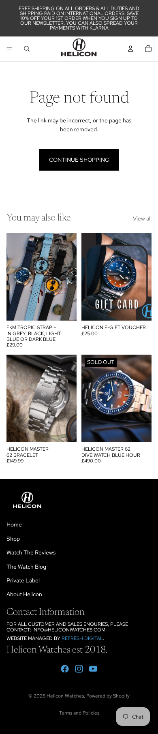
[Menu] (9, 48)
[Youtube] (93, 669)
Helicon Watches (65, 696)
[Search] (27, 49)
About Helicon (24, 594)
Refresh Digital (82, 638)
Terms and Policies (79, 713)
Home (14, 524)
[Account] (130, 49)
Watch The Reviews (31, 552)
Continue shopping (79, 159)
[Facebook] (65, 669)
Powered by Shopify (108, 696)
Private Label (23, 580)
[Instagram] (79, 669)
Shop (13, 538)
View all (142, 218)
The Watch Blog (26, 566)
